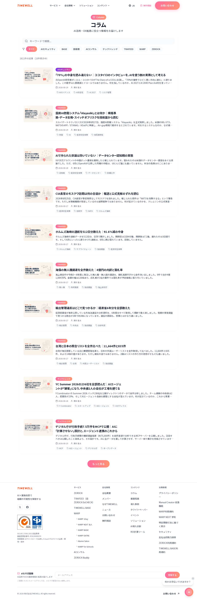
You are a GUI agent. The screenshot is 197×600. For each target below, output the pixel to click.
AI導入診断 (136, 526)
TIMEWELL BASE (82, 507)
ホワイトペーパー (139, 509)
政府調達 (74, 287)
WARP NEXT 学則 (167, 517)
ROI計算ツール (138, 531)
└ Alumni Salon (82, 541)
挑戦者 (76, 49)
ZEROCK (156, 49)
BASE (64, 49)
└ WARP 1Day (82, 519)
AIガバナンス (64, 92)
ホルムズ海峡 (104, 211)
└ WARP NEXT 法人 (84, 524)
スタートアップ (83, 406)
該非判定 (101, 325)
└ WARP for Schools (84, 546)
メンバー (106, 498)
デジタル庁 (92, 448)
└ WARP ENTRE (82, 535)
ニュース (106, 509)
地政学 (79, 211)
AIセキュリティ (48, 49)
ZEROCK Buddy (81, 557)
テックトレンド (110, 49)
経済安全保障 (82, 134)
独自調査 (101, 249)
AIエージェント (102, 406)
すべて (31, 49)
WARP (142, 49)
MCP (61, 448)
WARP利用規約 (166, 511)
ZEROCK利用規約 (167, 542)
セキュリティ (165, 531)
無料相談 (147, 5)
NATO (90, 211)
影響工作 (111, 173)
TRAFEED (128, 49)
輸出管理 (63, 325)
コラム (134, 493)
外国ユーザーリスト (91, 363)
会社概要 (106, 493)
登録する (172, 574)
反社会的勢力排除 (167, 537)
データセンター (94, 173)
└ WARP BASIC (82, 530)
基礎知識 (135, 498)
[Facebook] (27, 507)
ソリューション (86, 5)
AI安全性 (79, 92)
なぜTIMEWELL (109, 504)
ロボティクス (120, 406)
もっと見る (98, 464)
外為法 (75, 325)
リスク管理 (106, 92)
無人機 (62, 287)
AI (70, 134)
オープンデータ (109, 448)
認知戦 (62, 173)
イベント (135, 515)
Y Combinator (65, 406)
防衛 (61, 134)
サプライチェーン (83, 249)
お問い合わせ (167, 5)
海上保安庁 (102, 287)
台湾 (74, 363)
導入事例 (135, 504)
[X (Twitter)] (20, 507)
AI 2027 (92, 92)
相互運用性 (98, 134)
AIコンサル (91, 49)
